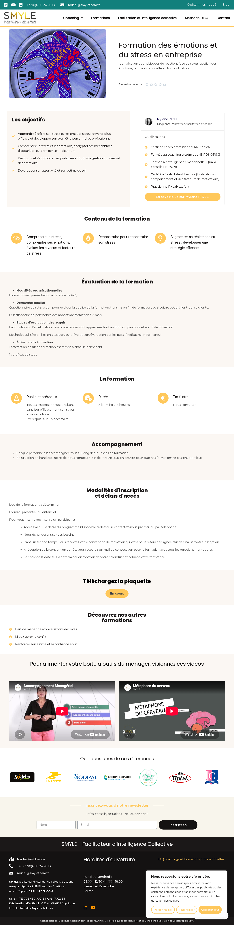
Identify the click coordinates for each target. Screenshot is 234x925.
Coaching (71, 18)
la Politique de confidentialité (124, 920)
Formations (100, 18)
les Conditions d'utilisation (155, 920)
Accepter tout (210, 909)
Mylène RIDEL (167, 119)
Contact (223, 18)
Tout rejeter (187, 909)
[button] (117, 593)
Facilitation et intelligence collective (147, 18)
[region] (186, 894)
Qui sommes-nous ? (201, 4)
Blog (225, 4)
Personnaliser (163, 909)
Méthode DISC (196, 18)
